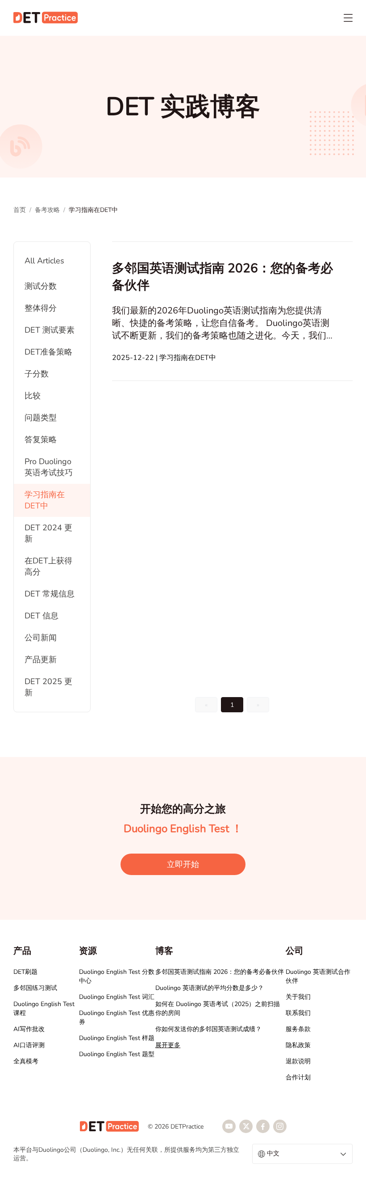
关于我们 (298, 997)
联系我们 (298, 1013)
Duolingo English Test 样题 (116, 1038)
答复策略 (41, 439)
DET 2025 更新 (48, 687)
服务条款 (298, 1029)
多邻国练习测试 (35, 988)
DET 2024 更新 (48, 533)
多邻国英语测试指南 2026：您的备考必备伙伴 (219, 972)
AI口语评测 (29, 1045)
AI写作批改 (29, 1029)
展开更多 (167, 1045)
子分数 (37, 373)
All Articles (44, 260)
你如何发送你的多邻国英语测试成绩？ (208, 1029)
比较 (33, 395)
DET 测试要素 (50, 330)
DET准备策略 (48, 352)
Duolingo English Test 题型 (116, 1054)
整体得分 (41, 308)
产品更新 (41, 659)
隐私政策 (298, 1045)
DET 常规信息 (50, 593)
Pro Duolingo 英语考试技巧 (49, 467)
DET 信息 (41, 615)
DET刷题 (25, 972)
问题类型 (41, 417)
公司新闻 (41, 637)
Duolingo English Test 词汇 (116, 997)
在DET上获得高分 (48, 566)
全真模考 (25, 1061)
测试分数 (41, 286)
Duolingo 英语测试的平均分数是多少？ (209, 988)
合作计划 (298, 1077)
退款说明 (298, 1061)
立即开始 (183, 864)
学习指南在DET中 (45, 500)
